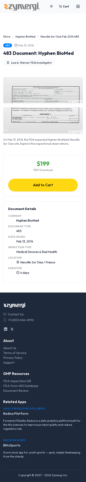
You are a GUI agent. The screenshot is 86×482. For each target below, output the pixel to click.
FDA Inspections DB (17, 381)
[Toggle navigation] (78, 6)
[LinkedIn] (5, 329)
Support (8, 362)
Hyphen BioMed (25, 36)
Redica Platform (15, 413)
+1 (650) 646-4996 (21, 320)
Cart (66, 6)
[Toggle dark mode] (51, 6)
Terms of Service (14, 353)
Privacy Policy (12, 358)
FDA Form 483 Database (20, 386)
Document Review (16, 391)
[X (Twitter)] (12, 329)
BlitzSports (11, 445)
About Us (9, 348)
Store (6, 36)
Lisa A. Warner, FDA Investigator (31, 62)
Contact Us (16, 314)
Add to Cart (43, 185)
